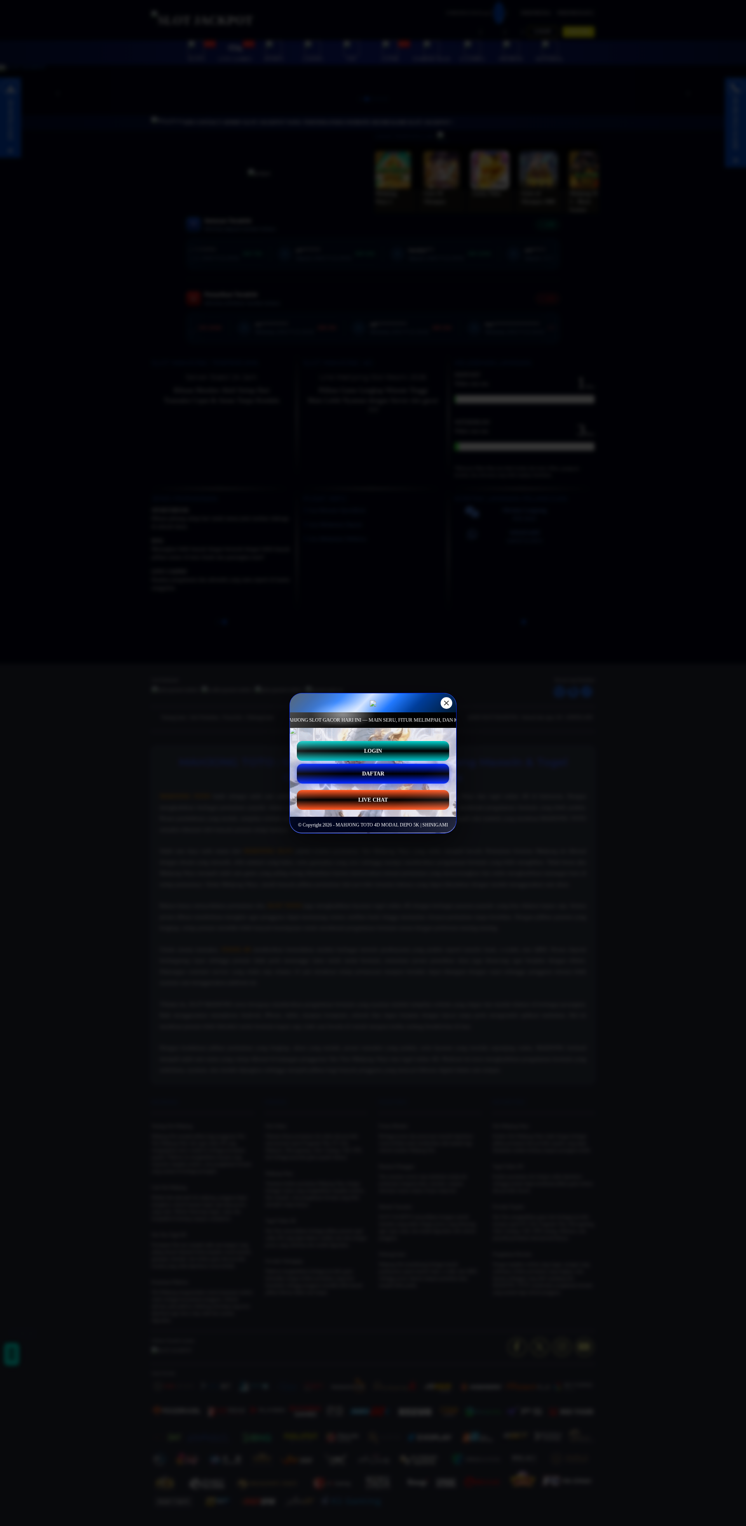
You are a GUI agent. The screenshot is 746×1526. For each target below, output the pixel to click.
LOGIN (373, 750)
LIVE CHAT (373, 799)
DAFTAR (373, 775)
